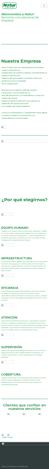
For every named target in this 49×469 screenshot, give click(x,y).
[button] (4, 414)
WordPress (23, 466)
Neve (4, 466)
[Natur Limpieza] (9, 5)
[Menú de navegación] (44, 5)
